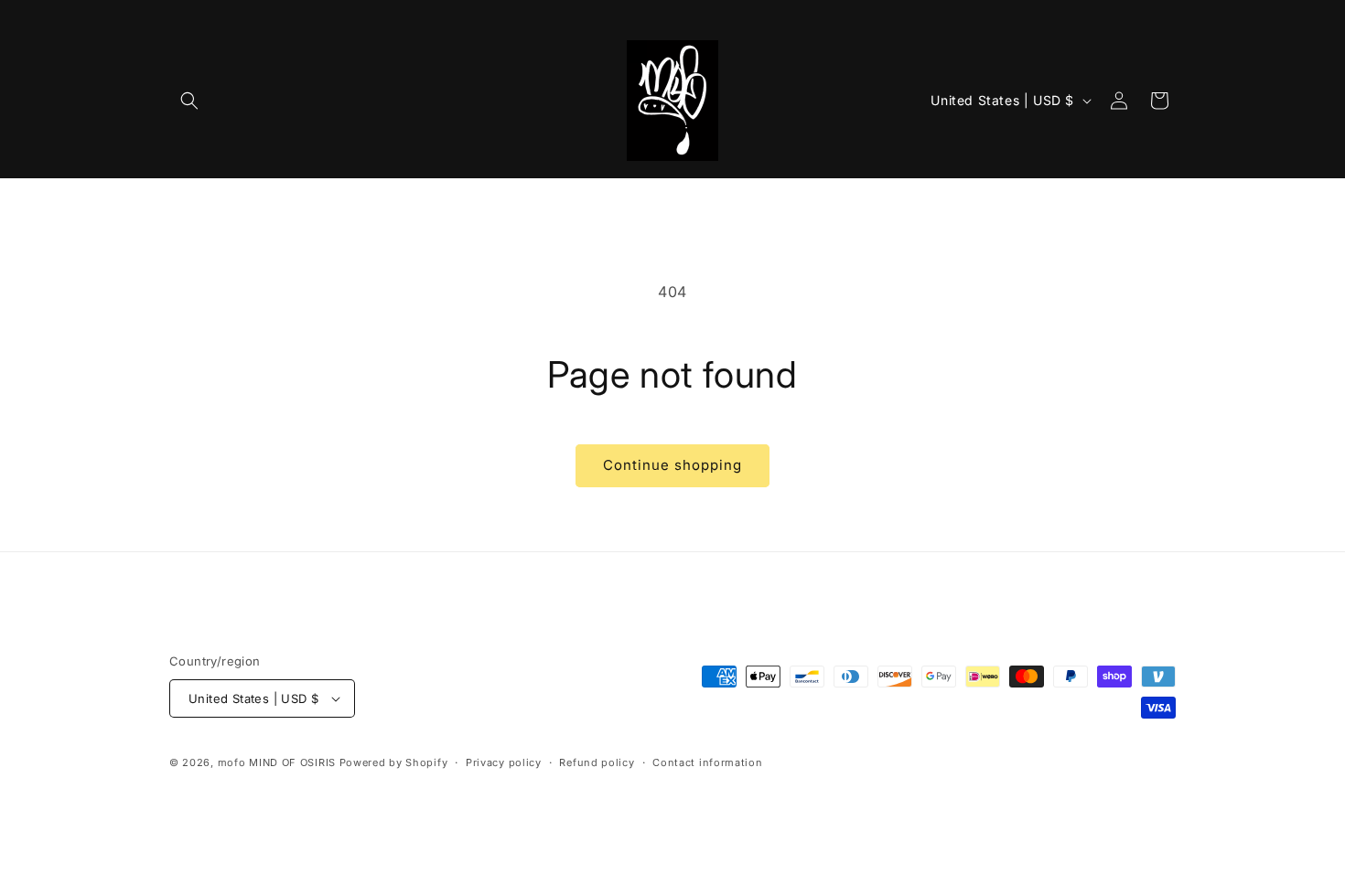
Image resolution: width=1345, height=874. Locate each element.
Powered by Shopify (393, 762)
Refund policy (596, 762)
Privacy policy (504, 762)
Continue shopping (672, 465)
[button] (189, 100)
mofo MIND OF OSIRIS (277, 762)
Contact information (707, 762)
